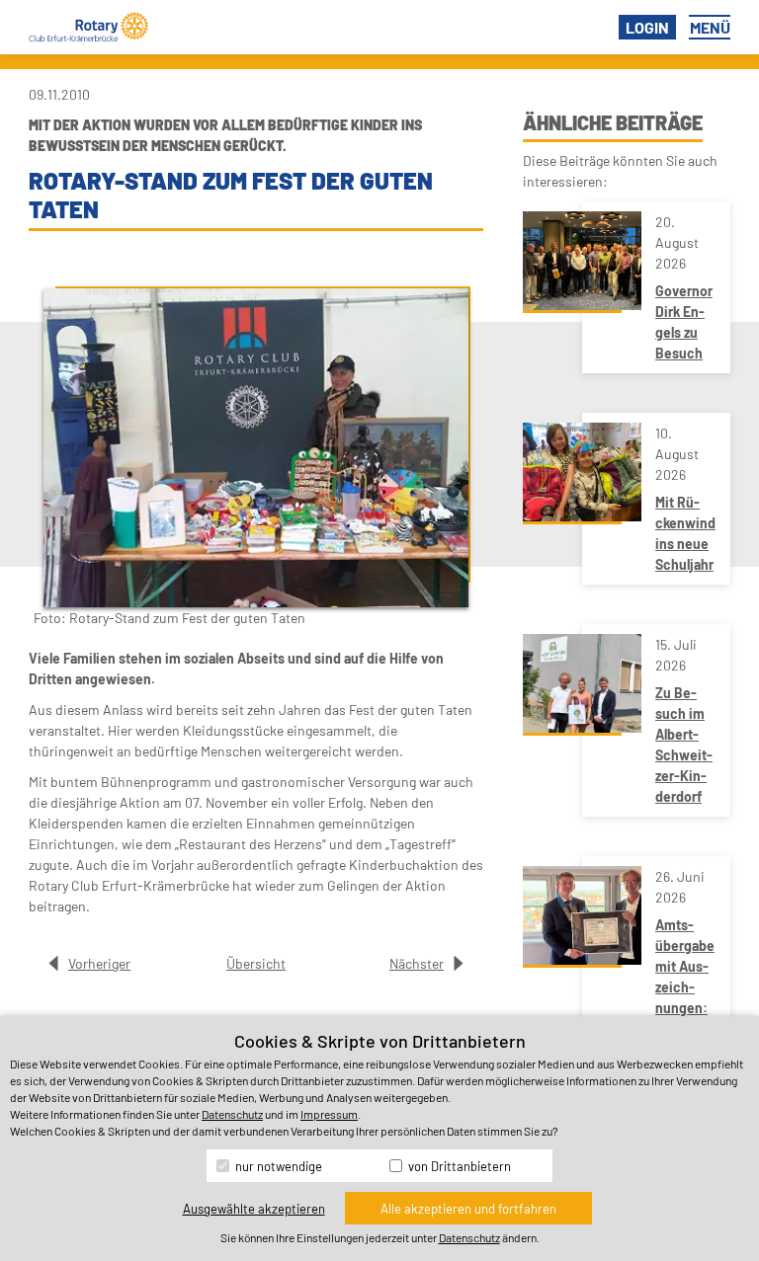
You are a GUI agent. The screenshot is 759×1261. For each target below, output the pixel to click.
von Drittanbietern (458, 1166)
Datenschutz (232, 1114)
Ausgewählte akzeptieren (254, 1209)
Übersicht (256, 963)
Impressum (329, 1114)
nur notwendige (277, 1166)
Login (647, 27)
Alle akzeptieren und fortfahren (468, 1209)
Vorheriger (99, 963)
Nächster (416, 963)
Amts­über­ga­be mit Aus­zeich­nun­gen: (685, 966)
